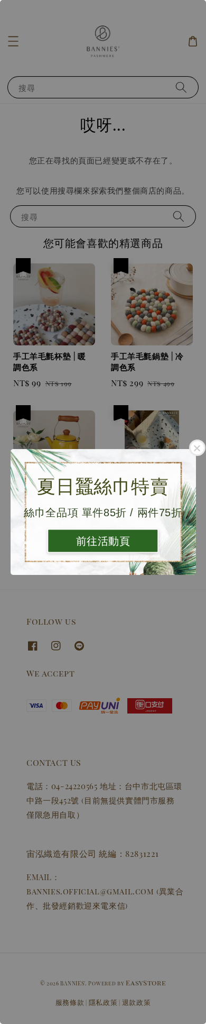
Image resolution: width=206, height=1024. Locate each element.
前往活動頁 (103, 541)
